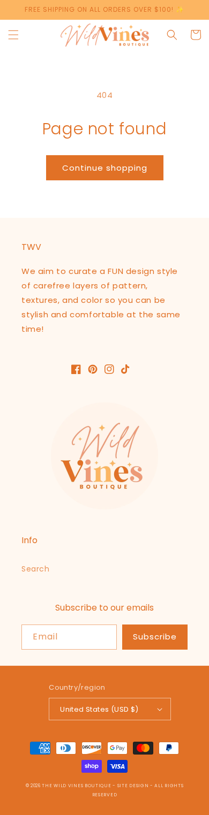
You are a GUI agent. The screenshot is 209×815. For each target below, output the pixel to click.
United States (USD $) (99, 709)
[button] (13, 35)
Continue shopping (104, 167)
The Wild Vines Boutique (77, 785)
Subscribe (155, 636)
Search (35, 568)
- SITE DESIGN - (133, 785)
